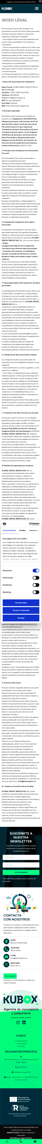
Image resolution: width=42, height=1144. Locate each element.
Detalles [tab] (22, 530)
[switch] (36, 578)
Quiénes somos (21, 1041)
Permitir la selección (21, 610)
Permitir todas (21, 603)
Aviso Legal (8, 1127)
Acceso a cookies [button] (24, 1130)
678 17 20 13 (15, 966)
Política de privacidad (21, 1127)
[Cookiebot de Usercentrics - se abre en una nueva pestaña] (29, 524)
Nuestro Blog (21, 1043)
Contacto (22, 1046)
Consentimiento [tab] (9, 530)
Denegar (21, 618)
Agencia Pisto (26, 1138)
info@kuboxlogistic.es (18, 958)
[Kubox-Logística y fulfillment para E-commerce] (8, 8)
